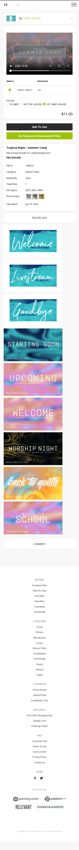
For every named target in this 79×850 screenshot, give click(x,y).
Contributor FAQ (39, 700)
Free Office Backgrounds (39, 715)
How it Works (39, 689)
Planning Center (39, 726)
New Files (39, 601)
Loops (39, 643)
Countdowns (39, 653)
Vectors (40, 669)
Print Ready (39, 658)
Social (40, 626)
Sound (39, 664)
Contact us (39, 762)
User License (39, 751)
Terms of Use (39, 746)
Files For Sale (39, 590)
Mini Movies (39, 637)
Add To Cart (39, 127)
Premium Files (39, 585)
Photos (39, 632)
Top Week (39, 606)
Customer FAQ (39, 741)
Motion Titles (39, 648)
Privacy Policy (39, 757)
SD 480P (14, 104)
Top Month (39, 612)
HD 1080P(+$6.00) (56, 104)
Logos (39, 674)
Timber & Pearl (32, 18)
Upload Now (39, 695)
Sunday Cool (39, 720)
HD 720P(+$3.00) (33, 104)
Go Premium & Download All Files (40, 136)
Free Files (39, 596)
